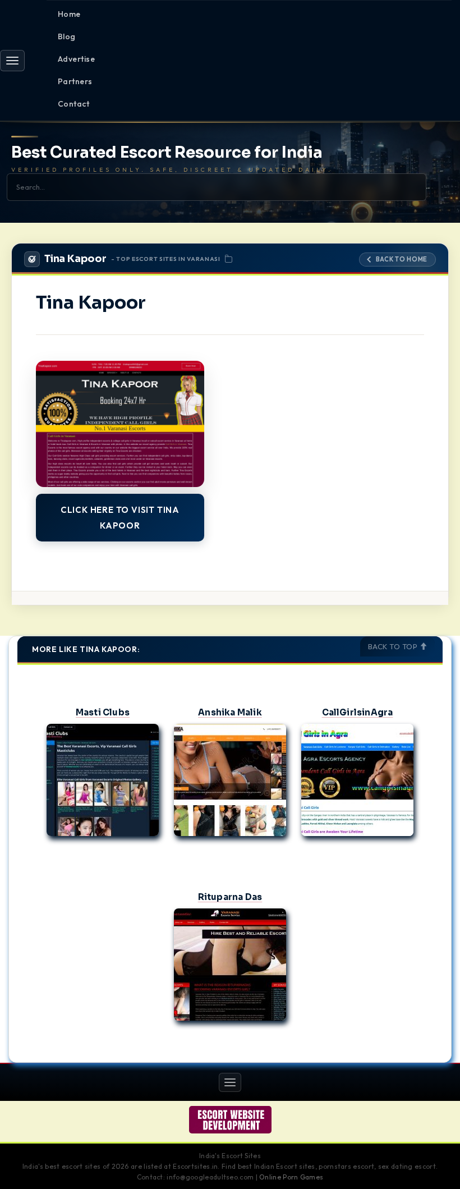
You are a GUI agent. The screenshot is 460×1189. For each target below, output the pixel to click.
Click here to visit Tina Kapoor (120, 517)
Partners (75, 81)
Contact (73, 104)
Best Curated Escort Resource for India (167, 153)
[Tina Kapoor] (120, 424)
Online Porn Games (291, 1177)
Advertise (76, 59)
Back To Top (394, 646)
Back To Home (401, 259)
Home (69, 14)
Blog (67, 36)
